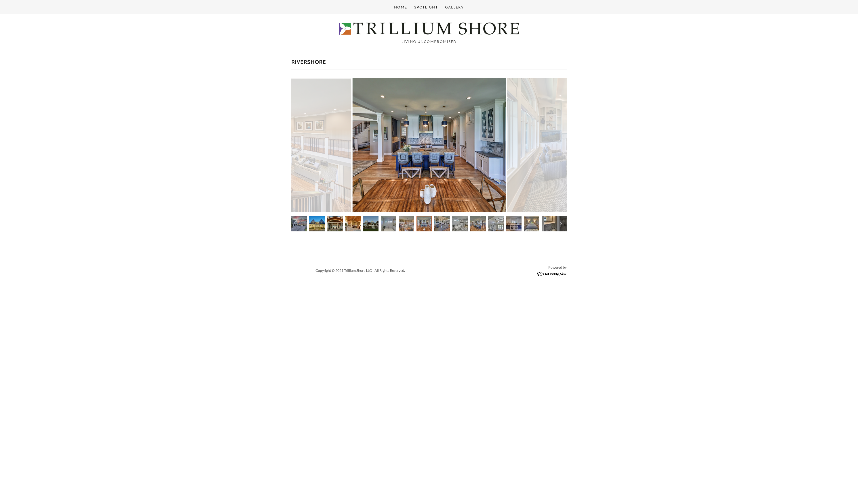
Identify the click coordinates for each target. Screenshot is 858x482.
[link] (429, 28)
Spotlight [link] (426, 7)
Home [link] (400, 7)
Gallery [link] (454, 7)
